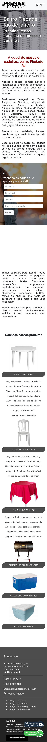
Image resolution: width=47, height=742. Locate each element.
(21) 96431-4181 (13, 684)
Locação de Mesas (17, 700)
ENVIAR (8, 212)
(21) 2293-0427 (13, 679)
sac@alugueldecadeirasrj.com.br (21, 689)
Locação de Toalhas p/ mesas (22, 706)
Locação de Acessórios (19, 709)
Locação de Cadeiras (18, 703)
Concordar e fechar (17, 738)
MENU (40, 5)
